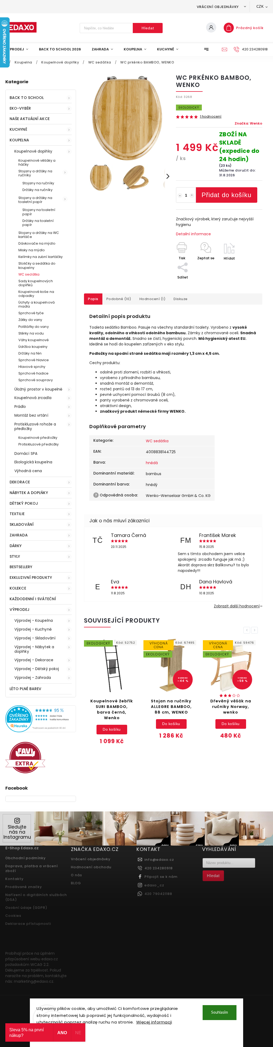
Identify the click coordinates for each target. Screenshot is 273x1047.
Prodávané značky (23, 887)
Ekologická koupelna (33, 462)
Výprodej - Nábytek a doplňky (34, 649)
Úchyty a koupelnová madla (36, 304)
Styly (15, 556)
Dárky (16, 545)
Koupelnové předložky (37, 437)
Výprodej (19, 609)
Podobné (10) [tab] (118, 299)
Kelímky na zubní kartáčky (40, 256)
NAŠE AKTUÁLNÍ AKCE (30, 118)
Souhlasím (219, 1012)
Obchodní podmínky (25, 858)
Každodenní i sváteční (33, 599)
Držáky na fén (30, 353)
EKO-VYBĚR (20, 108)
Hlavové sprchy (31, 366)
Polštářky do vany (33, 326)
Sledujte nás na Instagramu (17, 832)
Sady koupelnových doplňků (35, 283)
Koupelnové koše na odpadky (36, 293)
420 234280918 (158, 868)
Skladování (22, 524)
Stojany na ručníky (38, 183)
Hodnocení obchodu (91, 867)
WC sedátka (28, 274)
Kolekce (18, 588)
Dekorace (20, 482)
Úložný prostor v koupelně (38, 389)
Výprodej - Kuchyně (33, 629)
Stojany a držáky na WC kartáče (38, 234)
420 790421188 (158, 893)
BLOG (76, 883)
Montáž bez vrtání (31, 415)
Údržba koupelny (33, 346)
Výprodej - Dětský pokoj (36, 668)
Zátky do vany (30, 319)
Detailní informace (193, 234)
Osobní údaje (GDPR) (26, 907)
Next (255, 630)
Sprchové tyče (31, 313)
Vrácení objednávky (218, 6)
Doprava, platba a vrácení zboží (31, 868)
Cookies (13, 915)
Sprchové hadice (33, 373)
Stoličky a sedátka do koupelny (36, 265)
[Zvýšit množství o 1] (192, 195)
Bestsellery (21, 567)
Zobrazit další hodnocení (237, 606)
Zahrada (19, 535)
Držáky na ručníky (37, 190)
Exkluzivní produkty (31, 577)
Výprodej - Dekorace (33, 660)
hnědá (152, 462)
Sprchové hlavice (33, 360)
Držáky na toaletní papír (38, 222)
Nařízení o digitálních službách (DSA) (36, 897)
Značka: (248, 123)
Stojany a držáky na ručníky (35, 173)
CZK (260, 7)
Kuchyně (18, 129)
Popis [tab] (93, 299)
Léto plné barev (26, 688)
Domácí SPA (25, 453)
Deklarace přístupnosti (28, 923)
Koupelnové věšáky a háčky (36, 162)
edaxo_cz (154, 885)
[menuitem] (19, 49)
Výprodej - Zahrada (32, 677)
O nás (76, 875)
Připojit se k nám (161, 876)
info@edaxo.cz (159, 859)
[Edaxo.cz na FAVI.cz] (25, 772)
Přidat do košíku (226, 194)
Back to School (27, 97)
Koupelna (19, 140)
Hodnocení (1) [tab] (152, 299)
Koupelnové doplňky (33, 151)
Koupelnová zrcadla (32, 397)
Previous (247, 630)
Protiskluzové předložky (38, 444)
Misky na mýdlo (31, 250)
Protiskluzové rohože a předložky (35, 426)
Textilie (17, 513)
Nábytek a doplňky (29, 492)
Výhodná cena (28, 470)
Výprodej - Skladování (34, 638)
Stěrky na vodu (31, 333)
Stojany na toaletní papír (38, 212)
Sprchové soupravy (35, 380)
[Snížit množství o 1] (180, 195)
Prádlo (20, 406)
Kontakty (14, 879)
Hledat (148, 28)
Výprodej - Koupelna (33, 620)
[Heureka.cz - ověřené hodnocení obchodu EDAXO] (40, 731)
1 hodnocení (211, 116)
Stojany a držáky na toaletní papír (35, 200)
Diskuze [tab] (181, 299)
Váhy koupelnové (33, 340)
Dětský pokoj (24, 503)
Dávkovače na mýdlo (36, 243)
